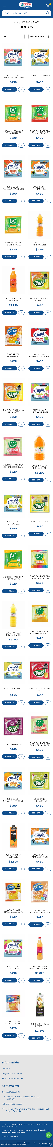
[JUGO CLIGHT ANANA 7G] (48, 89)
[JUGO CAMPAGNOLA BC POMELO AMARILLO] (21, 591)
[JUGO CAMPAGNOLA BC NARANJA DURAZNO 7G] (21, 257)
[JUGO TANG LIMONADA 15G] (48, 813)
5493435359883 (13, 1092)
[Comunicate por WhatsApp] (49, 1135)
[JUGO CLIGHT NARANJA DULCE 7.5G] (21, 201)
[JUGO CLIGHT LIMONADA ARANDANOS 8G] (21, 980)
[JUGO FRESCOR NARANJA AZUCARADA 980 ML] (21, 312)
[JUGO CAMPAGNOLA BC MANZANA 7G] (48, 145)
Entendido (46, 1144)
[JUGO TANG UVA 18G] (21, 756)
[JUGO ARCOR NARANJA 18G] (21, 368)
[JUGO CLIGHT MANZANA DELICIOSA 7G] (48, 368)
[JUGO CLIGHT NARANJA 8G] (48, 201)
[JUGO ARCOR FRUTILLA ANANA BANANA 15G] (21, 1035)
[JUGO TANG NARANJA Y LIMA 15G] (48, 313)
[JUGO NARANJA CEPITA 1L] (21, 869)
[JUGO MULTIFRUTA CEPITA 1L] (48, 1038)
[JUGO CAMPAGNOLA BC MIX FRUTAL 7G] (48, 590)
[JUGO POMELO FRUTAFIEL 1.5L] (21, 647)
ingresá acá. (43, 1130)
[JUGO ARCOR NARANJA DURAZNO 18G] (48, 924)
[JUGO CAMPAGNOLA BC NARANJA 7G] (21, 145)
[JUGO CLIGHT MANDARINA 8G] (48, 869)
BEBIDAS (25, 22)
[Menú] (5, 5)
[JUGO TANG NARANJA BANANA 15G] (21, 424)
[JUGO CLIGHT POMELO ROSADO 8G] (21, 89)
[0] (48, 6)
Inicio (16, 22)
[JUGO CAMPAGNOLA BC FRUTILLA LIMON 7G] (48, 757)
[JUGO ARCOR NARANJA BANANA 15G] (21, 924)
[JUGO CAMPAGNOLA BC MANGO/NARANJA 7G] (48, 645)
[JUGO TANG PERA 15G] (48, 534)
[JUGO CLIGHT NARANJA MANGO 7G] (21, 813)
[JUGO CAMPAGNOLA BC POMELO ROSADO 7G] (21, 479)
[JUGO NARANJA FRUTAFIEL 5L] (48, 480)
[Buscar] (48, 13)
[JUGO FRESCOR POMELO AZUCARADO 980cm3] (48, 980)
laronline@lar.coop (14, 1104)
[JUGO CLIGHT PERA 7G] (21, 702)
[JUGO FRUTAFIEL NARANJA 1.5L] (48, 257)
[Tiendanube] (10, 1137)
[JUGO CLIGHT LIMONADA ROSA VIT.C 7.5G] (48, 424)
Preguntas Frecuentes (12, 1073)
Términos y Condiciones (12, 1078)
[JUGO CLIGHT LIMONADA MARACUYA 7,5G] (21, 536)
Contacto (6, 1068)
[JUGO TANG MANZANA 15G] (48, 702)
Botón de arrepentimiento (13, 1133)
